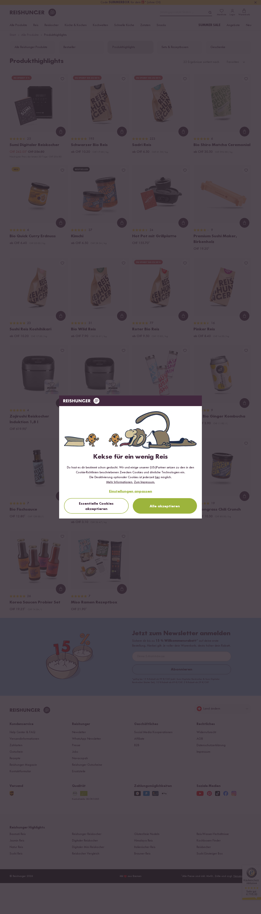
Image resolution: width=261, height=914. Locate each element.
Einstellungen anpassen (130, 491)
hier (157, 477)
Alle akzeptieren (165, 506)
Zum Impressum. (144, 482)
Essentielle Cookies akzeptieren (96, 506)
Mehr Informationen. (119, 482)
